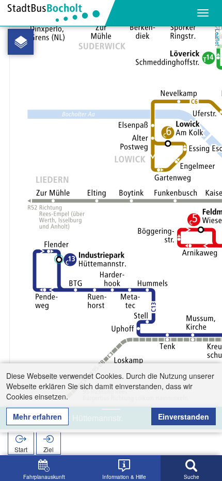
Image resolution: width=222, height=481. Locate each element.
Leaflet (218, 37)
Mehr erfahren (37, 416)
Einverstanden (183, 416)
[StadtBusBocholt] (57, 13)
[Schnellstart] (21, 42)
